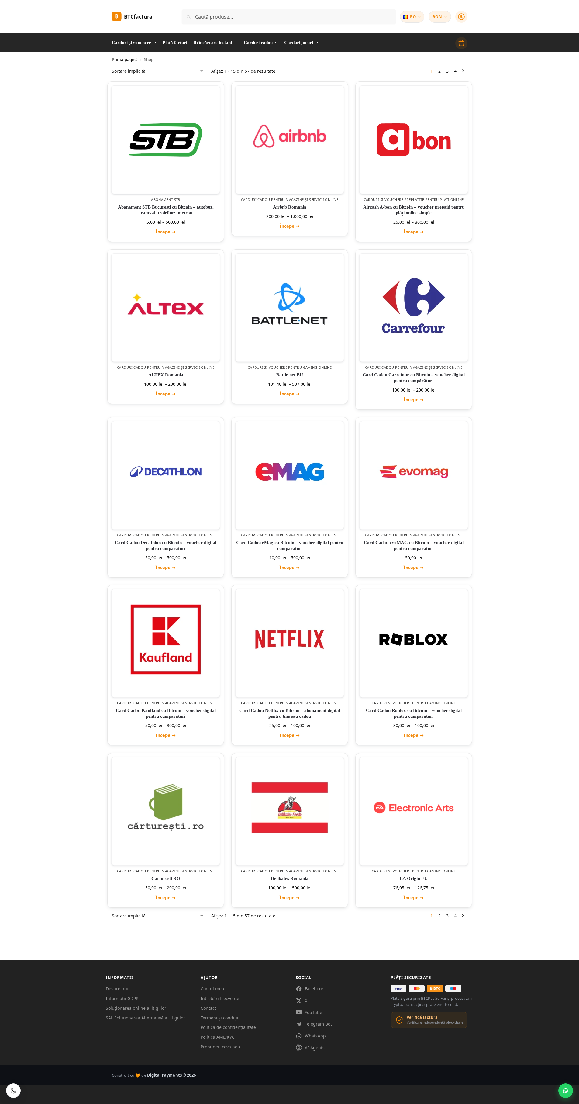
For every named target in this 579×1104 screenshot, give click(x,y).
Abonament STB (165, 199)
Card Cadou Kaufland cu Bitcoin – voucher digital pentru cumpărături (165, 713)
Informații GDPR (122, 998)
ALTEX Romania (165, 374)
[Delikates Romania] (290, 807)
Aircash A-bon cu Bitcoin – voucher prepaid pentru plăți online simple (413, 210)
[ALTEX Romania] (166, 304)
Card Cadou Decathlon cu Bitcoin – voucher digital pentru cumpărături (165, 545)
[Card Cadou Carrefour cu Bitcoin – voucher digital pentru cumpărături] (414, 304)
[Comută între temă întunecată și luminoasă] (13, 1090)
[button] (461, 43)
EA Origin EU (414, 878)
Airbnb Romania (289, 207)
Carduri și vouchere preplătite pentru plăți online (414, 199)
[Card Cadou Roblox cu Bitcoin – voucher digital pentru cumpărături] (414, 639)
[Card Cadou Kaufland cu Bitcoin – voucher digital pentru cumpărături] (166, 639)
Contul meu (212, 989)
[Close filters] (113, 922)
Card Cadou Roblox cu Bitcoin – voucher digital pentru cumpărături (413, 713)
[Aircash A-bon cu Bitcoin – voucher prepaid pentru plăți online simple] (414, 140)
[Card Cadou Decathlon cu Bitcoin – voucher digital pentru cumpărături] (166, 471)
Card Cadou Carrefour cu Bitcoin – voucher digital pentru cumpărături (414, 377)
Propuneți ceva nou (220, 1047)
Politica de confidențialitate (228, 1027)
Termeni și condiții (219, 1018)
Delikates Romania (289, 878)
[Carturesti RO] (166, 807)
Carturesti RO (165, 878)
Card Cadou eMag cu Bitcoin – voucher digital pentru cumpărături (289, 545)
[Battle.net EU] (290, 304)
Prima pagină (125, 59)
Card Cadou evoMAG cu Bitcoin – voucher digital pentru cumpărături (414, 545)
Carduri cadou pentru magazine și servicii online (289, 199)
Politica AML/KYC (218, 1037)
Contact (208, 1008)
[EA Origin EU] (414, 807)
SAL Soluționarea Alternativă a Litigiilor (145, 1018)
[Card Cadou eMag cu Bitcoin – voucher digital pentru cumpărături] (290, 471)
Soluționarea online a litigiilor (136, 1008)
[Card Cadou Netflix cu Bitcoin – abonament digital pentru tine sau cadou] (290, 639)
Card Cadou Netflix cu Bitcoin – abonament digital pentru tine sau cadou (289, 713)
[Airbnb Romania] (290, 136)
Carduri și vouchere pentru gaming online (289, 367)
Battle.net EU (289, 374)
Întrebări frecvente (220, 998)
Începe (165, 232)
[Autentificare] (461, 17)
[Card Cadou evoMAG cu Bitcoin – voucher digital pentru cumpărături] (414, 471)
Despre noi (117, 989)
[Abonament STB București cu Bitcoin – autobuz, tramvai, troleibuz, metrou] (166, 140)
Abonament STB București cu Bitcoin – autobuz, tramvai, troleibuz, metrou (165, 210)
